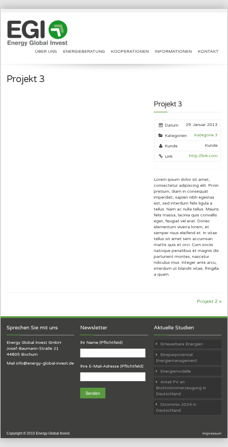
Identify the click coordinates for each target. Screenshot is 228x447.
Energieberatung (84, 51)
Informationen (173, 51)
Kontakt (208, 51)
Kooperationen (130, 51)
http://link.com (203, 155)
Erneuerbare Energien (181, 344)
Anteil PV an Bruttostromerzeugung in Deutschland (181, 387)
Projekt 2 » (209, 301)
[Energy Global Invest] (39, 33)
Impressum (211, 433)
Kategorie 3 (206, 135)
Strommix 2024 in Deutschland (176, 407)
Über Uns (46, 51)
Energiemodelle (175, 371)
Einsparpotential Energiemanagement (176, 357)
